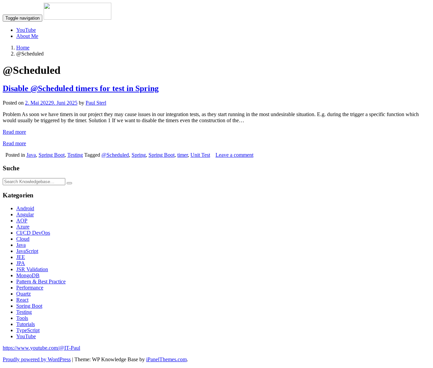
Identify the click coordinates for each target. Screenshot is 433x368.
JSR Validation (32, 269)
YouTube (26, 30)
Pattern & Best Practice (41, 281)
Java (31, 155)
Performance (29, 287)
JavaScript (27, 251)
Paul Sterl (96, 103)
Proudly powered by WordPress (37, 359)
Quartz (23, 294)
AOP (21, 220)
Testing (75, 155)
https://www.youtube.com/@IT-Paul (41, 348)
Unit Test (200, 155)
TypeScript (28, 330)
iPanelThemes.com (166, 359)
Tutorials (25, 324)
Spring (139, 155)
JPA (20, 263)
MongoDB (28, 275)
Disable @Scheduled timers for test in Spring (81, 88)
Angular (25, 214)
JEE (20, 257)
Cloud (22, 239)
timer (182, 155)
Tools (22, 318)
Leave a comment (234, 155)
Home (22, 47)
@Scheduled (115, 155)
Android (25, 208)
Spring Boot (52, 155)
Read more (14, 132)
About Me (27, 36)
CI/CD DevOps (33, 233)
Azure (22, 227)
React (22, 300)
